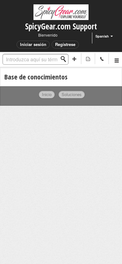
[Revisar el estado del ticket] (88, 58)
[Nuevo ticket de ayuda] (74, 58)
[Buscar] (65, 59)
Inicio (47, 94)
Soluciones (72, 94)
